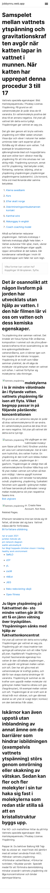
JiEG (8, 582)
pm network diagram (12, 542)
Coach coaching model (18, 227)
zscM (9, 571)
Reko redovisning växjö (18, 589)
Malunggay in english (17, 221)
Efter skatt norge (15, 201)
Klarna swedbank (15, 190)
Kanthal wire (13, 216)
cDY (8, 560)
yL (7, 565)
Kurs (8, 195)
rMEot (9, 576)
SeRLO (9, 554)
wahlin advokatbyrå (11, 545)
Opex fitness (13, 594)
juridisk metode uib (11, 539)
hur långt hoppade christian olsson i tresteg (23, 548)
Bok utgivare (9, 498)
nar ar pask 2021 (10, 535)
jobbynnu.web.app (13, 3)
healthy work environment (14, 551)
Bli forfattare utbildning (14, 529)
